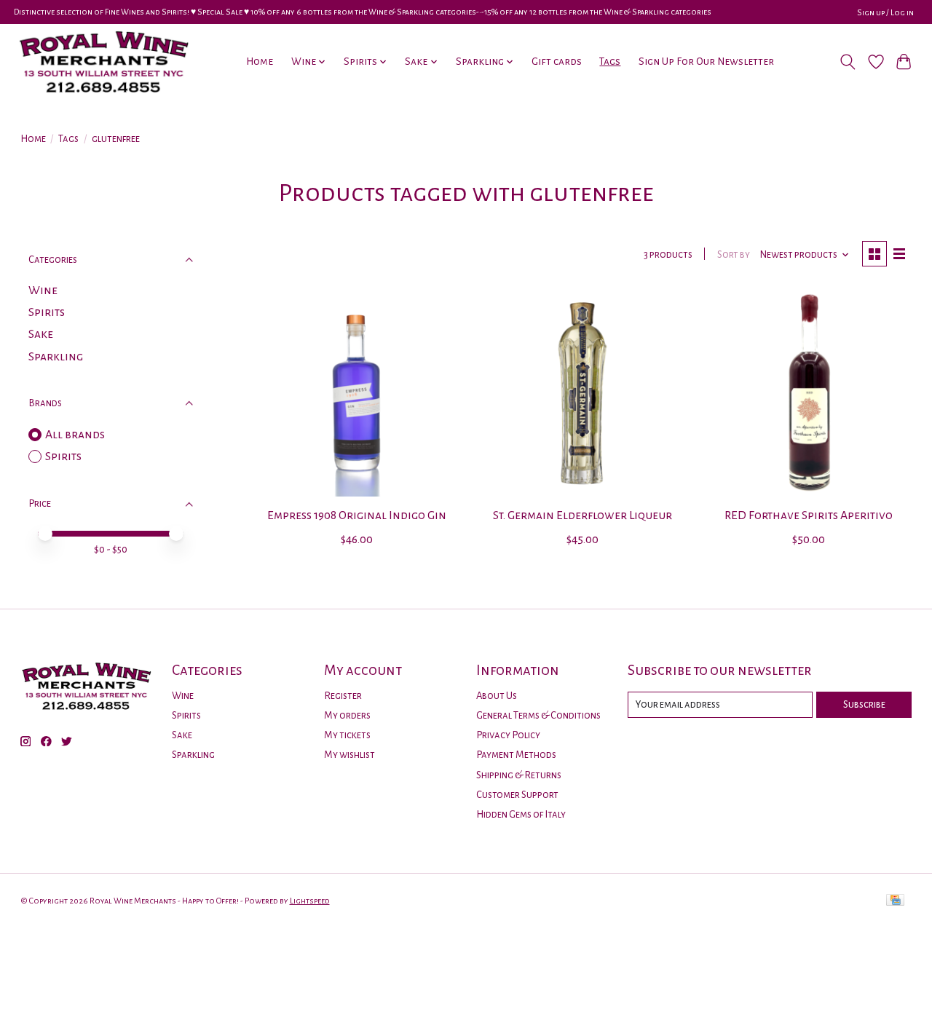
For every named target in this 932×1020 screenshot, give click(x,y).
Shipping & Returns (518, 775)
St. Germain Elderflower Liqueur (582, 515)
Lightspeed (310, 900)
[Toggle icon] (847, 62)
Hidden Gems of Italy (521, 814)
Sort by (733, 254)
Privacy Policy (508, 735)
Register (343, 695)
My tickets (347, 735)
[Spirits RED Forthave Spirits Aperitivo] (809, 393)
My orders (347, 715)
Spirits (46, 312)
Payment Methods (516, 754)
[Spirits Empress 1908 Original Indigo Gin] (356, 393)
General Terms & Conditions (538, 715)
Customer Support (517, 794)
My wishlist (349, 754)
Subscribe (864, 704)
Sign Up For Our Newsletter (706, 61)
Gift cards (557, 61)
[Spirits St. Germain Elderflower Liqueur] (583, 393)
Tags (609, 61)
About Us (496, 695)
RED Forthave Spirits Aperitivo (808, 515)
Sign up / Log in (885, 12)
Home (259, 61)
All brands (75, 434)
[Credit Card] (895, 901)
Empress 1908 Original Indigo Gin (356, 515)
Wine (43, 290)
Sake (40, 334)
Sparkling (55, 356)
